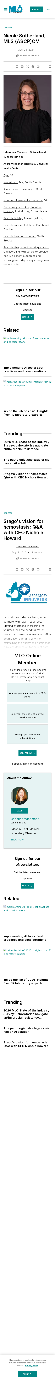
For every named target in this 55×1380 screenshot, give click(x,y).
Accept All (27, 1374)
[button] (6, 9)
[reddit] (32, 66)
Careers (8, 27)
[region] (27, 1367)
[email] (38, 66)
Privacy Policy (31, 1366)
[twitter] (27, 66)
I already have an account (27, 763)
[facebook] (17, 66)
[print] (50, 66)
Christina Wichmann (27, 546)
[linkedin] (22, 66)
